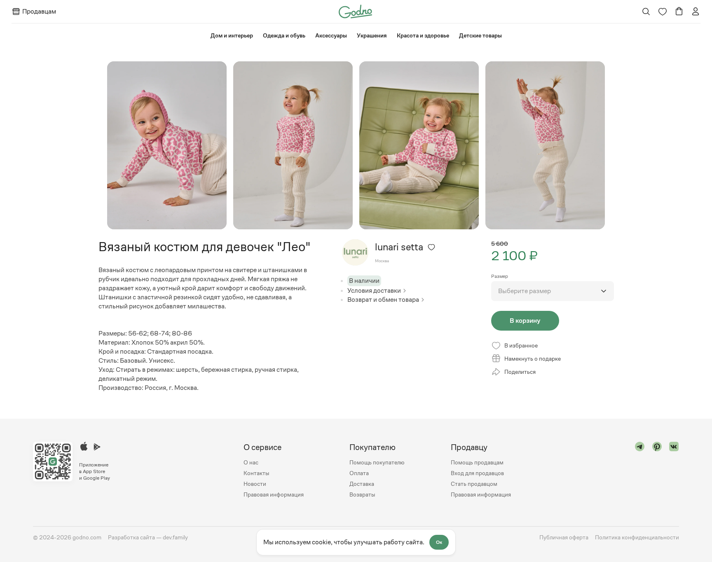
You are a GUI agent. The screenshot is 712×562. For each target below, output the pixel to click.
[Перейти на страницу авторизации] (695, 11)
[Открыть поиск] (646, 11)
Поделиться (520, 371)
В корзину (525, 320)
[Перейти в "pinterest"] (657, 471)
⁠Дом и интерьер (232, 35)
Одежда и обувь (284, 35)
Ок (439, 542)
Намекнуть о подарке (532, 358)
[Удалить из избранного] (431, 247)
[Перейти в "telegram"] (640, 471)
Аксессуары (331, 35)
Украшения (372, 35)
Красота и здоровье (423, 35)
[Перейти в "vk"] (674, 471)
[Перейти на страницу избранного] (663, 11)
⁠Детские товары (480, 35)
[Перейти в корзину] (679, 11)
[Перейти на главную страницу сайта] (355, 10)
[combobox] (552, 291)
